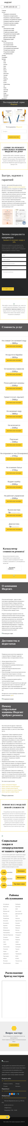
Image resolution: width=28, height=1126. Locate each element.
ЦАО (16, 951)
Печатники (6, 939)
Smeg (5, 93)
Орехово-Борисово (8, 935)
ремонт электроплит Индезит (9, 784)
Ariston (5, 64)
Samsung (6, 89)
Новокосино (18, 932)
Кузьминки (6, 923)
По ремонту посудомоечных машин (13, 19)
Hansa (5, 77)
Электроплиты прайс (9, 28)
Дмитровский (18, 913)
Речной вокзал (7, 963)
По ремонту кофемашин (10, 25)
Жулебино (6, 916)
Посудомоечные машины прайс (12, 34)
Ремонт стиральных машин (14, 111)
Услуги (3, 12)
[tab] (14, 568)
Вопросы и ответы (8, 1083)
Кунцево (17, 923)
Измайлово (6, 918)
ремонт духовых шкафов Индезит (10, 792)
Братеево (17, 906)
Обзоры (4, 55)
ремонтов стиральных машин (13, 309)
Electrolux (6, 73)
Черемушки (18, 953)
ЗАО (16, 916)
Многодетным (21, 877)
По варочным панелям (9, 50)
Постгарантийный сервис (14, 103)
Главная (4, 10)
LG (4, 86)
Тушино (17, 949)
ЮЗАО (17, 958)
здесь (12, 695)
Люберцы (17, 925)
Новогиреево (6, 932)
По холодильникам (8, 44)
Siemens (6, 91)
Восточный (18, 911)
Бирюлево (5, 906)
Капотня (17, 918)
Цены (3, 26)
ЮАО (16, 956)
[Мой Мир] (14, 1094)
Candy (5, 71)
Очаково (5, 937)
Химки (4, 951)
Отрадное (18, 935)
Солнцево (18, 946)
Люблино (5, 927)
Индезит (6, 78)
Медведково (6, 930)
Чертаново (6, 956)
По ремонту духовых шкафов (11, 23)
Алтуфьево (6, 904)
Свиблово (18, 944)
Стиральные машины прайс (11, 32)
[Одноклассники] (12, 1094)
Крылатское (18, 920)
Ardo (5, 62)
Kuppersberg (7, 84)
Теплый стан (18, 961)
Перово (17, 937)
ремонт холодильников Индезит (10, 788)
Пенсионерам (21, 871)
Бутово (5, 909)
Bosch (5, 70)
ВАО (16, 909)
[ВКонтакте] (10, 1094)
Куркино (5, 925)
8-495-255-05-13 (10, 7)
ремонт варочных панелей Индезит (11, 786)
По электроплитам (8, 43)
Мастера (4, 41)
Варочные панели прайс (10, 35)
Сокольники (6, 946)
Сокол (17, 963)
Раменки (17, 939)
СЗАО (4, 944)
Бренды (4, 59)
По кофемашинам (8, 53)
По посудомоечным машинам (11, 48)
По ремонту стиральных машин (11, 17)
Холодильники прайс (9, 30)
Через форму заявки (19, 884)
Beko (5, 68)
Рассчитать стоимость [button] (11, 568)
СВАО (17, 942)
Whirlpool (6, 95)
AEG (5, 61)
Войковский (6, 911)
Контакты (4, 98)
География (4, 57)
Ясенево (5, 961)
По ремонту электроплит (10, 14)
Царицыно (6, 953)
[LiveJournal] (18, 1094)
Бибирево (17, 904)
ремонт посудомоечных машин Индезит (12, 790)
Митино (17, 930)
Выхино (5, 913)
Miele (5, 87)
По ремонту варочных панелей (11, 21)
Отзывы (5, 1086)
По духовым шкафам (9, 52)
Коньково (5, 920)
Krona (5, 82)
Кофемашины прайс (9, 39)
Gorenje (5, 75)
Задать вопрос (14, 1045)
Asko (5, 66)
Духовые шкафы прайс (9, 37)
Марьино (17, 927)
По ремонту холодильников (11, 16)
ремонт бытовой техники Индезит (16, 187)
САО (4, 942)
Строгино (5, 949)
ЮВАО (5, 958)
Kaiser (5, 80)
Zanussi (5, 96)
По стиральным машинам (10, 46)
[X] (16, 1094)
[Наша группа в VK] (7, 1117)
